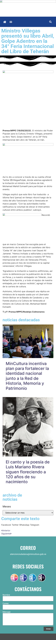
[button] (11, 22)
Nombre (6, 595)
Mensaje (6, 612)
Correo (6, 603)
